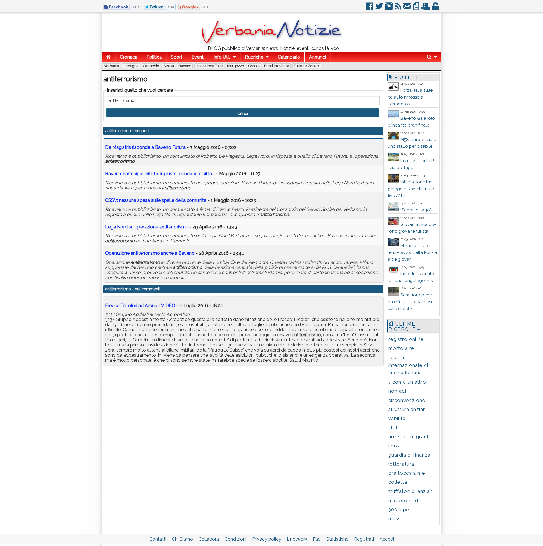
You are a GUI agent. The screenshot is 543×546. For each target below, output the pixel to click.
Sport (176, 57)
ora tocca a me (406, 473)
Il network (297, 539)
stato (394, 427)
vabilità (397, 418)
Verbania (111, 66)
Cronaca (128, 57)
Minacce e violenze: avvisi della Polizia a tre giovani (412, 252)
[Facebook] (370, 8)
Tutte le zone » (307, 66)
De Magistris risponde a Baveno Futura (145, 147)
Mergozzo (235, 66)
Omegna (131, 66)
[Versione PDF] (416, 8)
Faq (317, 539)
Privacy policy (266, 539)
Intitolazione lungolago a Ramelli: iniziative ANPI (412, 188)
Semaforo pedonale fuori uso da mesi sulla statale (411, 301)
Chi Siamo (182, 539)
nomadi (397, 391)
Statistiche (337, 539)
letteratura (401, 464)
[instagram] (389, 8)
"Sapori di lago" (415, 210)
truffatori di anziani (411, 491)
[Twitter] (379, 8)
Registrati (364, 539)
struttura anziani (407, 409)
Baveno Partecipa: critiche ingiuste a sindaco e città (158, 173)
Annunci (317, 57)
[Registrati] (426, 8)
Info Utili (222, 57)
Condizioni (235, 539)
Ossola (254, 66)
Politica (154, 57)
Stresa (168, 66)
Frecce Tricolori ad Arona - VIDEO (140, 305)
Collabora (209, 539)
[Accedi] (436, 8)
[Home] (108, 57)
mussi (395, 518)
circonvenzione (406, 400)
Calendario (289, 57)
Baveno (184, 66)
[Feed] (398, 8)
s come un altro (407, 382)
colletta (397, 482)
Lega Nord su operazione (146, 227)
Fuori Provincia (276, 66)
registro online (406, 339)
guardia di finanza (409, 455)
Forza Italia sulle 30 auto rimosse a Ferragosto (410, 97)
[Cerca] (432, 57)
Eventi (197, 57)
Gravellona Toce (209, 66)
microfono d (403, 500)
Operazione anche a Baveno (150, 253)
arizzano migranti (409, 436)
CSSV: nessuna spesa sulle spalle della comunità (155, 200)
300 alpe (398, 509)
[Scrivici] (407, 8)
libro (393, 446)
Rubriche (254, 57)
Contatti (157, 539)
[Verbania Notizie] (271, 43)
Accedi (387, 539)
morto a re (401, 348)
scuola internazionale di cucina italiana (408, 365)
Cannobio (151, 66)
